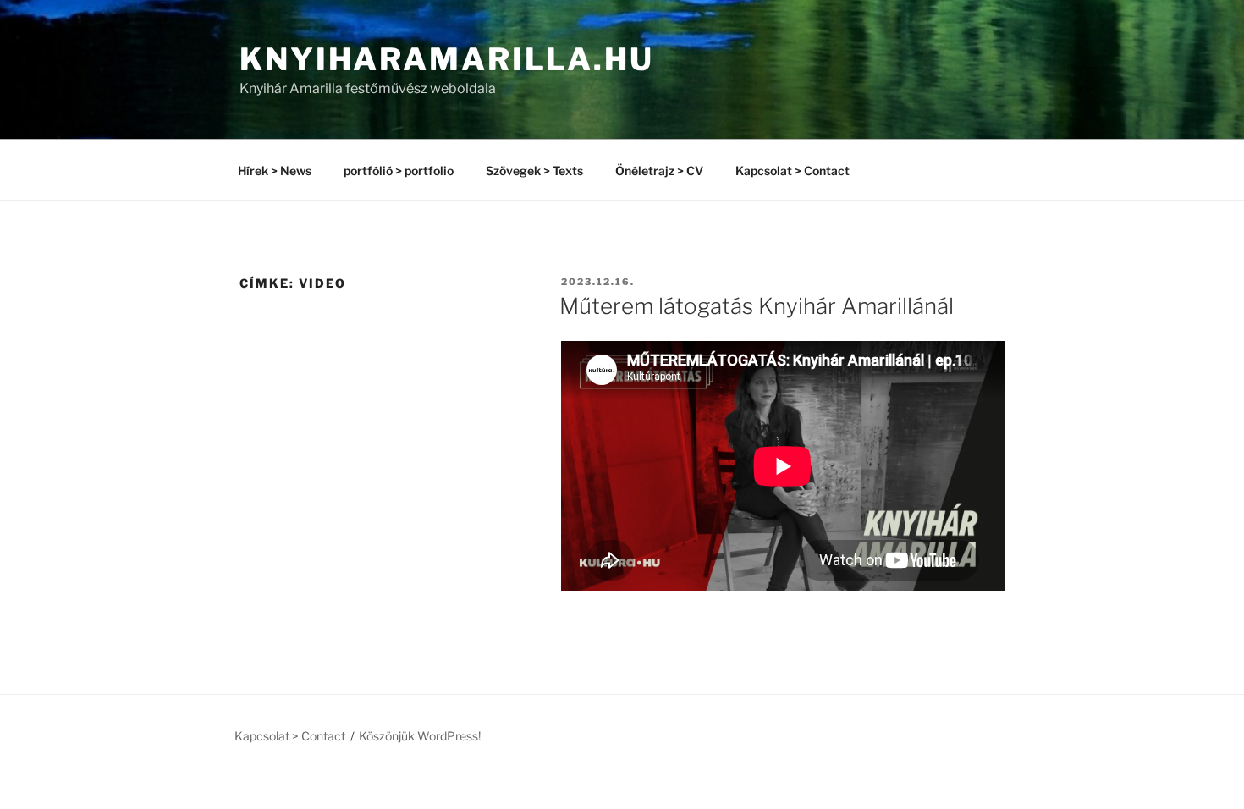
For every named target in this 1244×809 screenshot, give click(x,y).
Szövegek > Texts (534, 170)
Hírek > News (274, 170)
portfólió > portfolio (399, 170)
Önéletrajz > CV (659, 170)
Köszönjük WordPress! (420, 736)
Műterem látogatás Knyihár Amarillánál (756, 306)
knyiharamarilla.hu (446, 59)
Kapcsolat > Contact (792, 170)
